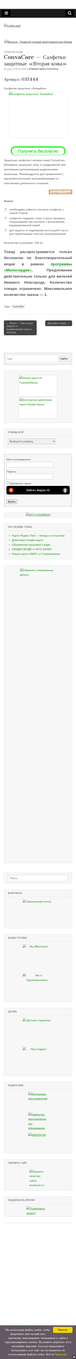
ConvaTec (18, 306)
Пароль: (11, 471)
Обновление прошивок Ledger (31, 544)
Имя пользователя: (18, 459)
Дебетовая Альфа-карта (27, 540)
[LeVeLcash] (12, 23)
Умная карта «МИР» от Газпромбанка (36, 553)
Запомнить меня (20, 483)
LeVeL (10, 68)
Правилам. (61, 1354)
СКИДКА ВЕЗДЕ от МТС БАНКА (32, 549)
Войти (12, 501)
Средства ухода (13, 52)
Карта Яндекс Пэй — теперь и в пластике (38, 535)
